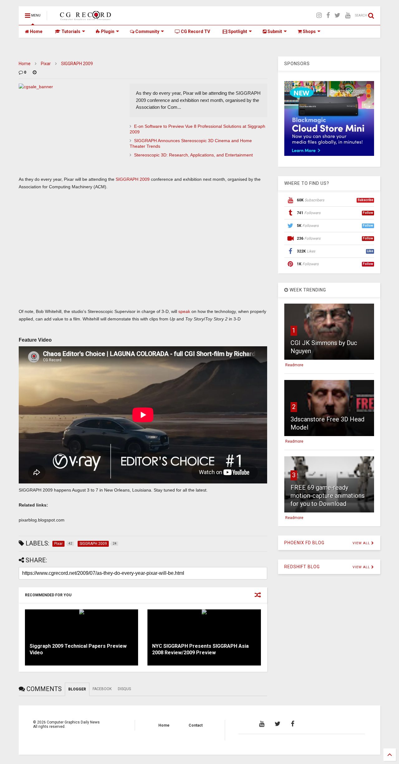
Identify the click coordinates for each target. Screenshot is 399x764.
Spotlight (237, 31)
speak (184, 311)
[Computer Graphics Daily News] (84, 17)
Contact (196, 725)
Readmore (294, 365)
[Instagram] (319, 15)
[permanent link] (34, 72)
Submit (274, 31)
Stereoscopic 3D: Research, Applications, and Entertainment (193, 154)
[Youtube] (347, 15)
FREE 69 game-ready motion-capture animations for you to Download (328, 495)
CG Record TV (195, 31)
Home (35, 31)
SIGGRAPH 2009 (77, 63)
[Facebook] (328, 15)
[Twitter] (337, 15)
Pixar (46, 63)
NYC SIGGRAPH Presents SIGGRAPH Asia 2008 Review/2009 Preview (200, 649)
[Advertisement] (143, 248)
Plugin (107, 31)
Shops (309, 31)
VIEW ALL (362, 543)
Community (146, 31)
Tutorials (70, 31)
